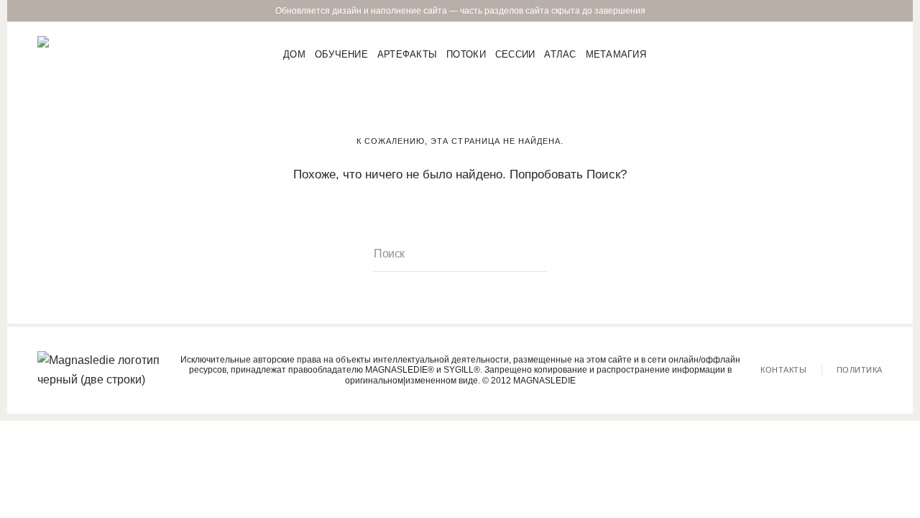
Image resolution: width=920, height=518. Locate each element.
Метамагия (616, 53)
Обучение (341, 53)
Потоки (466, 53)
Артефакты (407, 53)
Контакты (783, 369)
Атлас (560, 53)
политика (860, 369)
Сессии (515, 53)
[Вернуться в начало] (79, 53)
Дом (294, 53)
